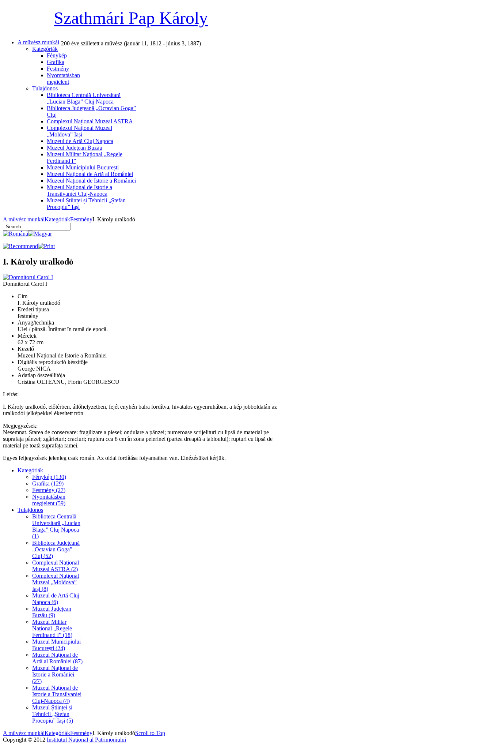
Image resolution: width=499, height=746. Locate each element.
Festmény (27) (48, 490)
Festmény (81, 219)
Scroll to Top (150, 733)
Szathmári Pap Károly (131, 17)
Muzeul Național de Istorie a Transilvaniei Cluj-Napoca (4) (56, 694)
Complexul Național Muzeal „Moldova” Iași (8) (55, 582)
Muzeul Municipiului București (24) (56, 644)
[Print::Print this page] (46, 246)
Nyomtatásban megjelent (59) (48, 500)
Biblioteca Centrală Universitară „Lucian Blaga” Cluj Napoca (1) (56, 526)
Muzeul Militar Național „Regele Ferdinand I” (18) (52, 628)
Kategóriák (57, 219)
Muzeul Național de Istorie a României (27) (55, 674)
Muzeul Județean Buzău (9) (51, 612)
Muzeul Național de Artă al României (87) (57, 658)
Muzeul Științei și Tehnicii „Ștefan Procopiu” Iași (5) (52, 714)
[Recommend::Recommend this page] (20, 246)
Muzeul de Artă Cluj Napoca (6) (55, 598)
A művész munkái (24, 219)
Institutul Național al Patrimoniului (86, 739)
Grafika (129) (48, 483)
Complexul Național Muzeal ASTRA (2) (55, 565)
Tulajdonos (30, 510)
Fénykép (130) (49, 477)
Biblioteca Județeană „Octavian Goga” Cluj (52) (56, 549)
